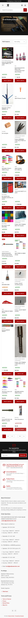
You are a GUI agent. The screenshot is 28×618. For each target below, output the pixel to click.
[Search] (25, 10)
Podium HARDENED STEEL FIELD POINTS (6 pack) (20, 141)
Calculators (8, 474)
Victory (16, 189)
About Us (5, 605)
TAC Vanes (4, 389)
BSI (15, 66)
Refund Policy (6, 603)
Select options (7, 80)
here (11, 481)
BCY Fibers (4, 194)
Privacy (4, 601)
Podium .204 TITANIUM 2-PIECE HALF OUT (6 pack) (20, 364)
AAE (16, 96)
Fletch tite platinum (19, 419)
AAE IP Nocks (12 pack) (20, 98)
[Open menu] (2, 5)
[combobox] (14, 10)
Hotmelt (3, 131)
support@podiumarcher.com (16, 467)
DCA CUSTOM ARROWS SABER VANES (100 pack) (7, 63)
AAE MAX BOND (5, 284)
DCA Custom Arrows (6, 60)
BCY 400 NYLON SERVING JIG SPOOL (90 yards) (7, 198)
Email (7, 467)
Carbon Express (5, 251)
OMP (16, 166)
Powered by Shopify (19, 616)
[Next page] (24, 436)
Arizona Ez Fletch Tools (7, 105)
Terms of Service (7, 599)
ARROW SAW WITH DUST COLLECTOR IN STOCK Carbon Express (7, 255)
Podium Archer (11, 616)
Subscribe (22, 455)
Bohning (3, 328)
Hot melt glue (5, 133)
